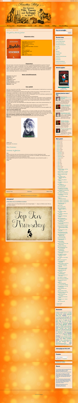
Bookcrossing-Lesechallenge (61, 242)
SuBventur (60, 333)
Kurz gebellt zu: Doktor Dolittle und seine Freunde (62, 255)
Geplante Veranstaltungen (61, 56)
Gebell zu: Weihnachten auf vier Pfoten (63, 252)
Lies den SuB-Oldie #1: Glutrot (62, 280)
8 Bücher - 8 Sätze (67, 313)
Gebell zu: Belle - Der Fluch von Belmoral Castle (63, 264)
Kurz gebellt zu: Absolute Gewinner (63, 214)
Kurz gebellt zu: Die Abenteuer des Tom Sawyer (62, 177)
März (59, 165)
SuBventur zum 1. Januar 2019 (62, 299)
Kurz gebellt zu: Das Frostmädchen (62, 273)
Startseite (29, 191)
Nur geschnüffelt (67, 330)
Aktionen (41, 26)
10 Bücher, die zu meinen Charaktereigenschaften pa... (63, 227)
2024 (58, 143)
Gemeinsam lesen (67, 322)
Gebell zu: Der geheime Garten (62, 180)
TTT (66, 333)
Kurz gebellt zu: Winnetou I (63, 192)
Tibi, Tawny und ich (10, 26)
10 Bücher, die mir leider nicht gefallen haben (62, 268)
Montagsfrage (66, 329)
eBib (35, 26)
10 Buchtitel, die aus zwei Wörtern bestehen (17, 201)
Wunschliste (58, 344)
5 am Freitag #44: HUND (63, 196)
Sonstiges (69, 332)
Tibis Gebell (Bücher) (21, 26)
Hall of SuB (60, 205)
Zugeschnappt (66, 344)
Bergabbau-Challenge (62, 245)
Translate (65, 358)
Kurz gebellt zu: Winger (62, 277)
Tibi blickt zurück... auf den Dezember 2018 (63, 292)
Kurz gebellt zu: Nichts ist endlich (63, 182)
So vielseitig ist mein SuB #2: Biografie (63, 286)
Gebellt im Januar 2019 (62, 172)
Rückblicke (60, 332)
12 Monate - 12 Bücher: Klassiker (62, 266)
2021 (58, 148)
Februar (59, 166)
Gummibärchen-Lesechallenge (61, 250)
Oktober (59, 155)
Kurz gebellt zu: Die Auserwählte (61, 221)
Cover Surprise (65, 318)
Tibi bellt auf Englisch (64, 336)
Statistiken (47, 26)
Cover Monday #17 (61, 186)
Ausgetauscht (69, 315)
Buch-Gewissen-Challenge (63, 278)
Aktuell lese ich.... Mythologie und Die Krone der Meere (66, 98)
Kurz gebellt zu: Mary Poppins (62, 212)
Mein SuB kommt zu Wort (64, 327)
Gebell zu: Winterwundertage (62, 198)
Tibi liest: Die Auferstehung (66, 128)
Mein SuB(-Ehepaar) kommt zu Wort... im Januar (62, 209)
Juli (58, 159)
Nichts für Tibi (59, 330)
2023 (58, 145)
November (60, 153)
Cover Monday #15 (61, 237)
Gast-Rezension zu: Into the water (62, 230)
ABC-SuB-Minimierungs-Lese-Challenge (63, 248)
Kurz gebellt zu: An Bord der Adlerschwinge (63, 191)
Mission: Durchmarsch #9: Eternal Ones (63, 244)
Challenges (54, 26)
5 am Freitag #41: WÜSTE (63, 284)
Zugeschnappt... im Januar (63, 171)
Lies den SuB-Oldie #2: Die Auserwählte (63, 223)
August (59, 157)
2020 (58, 149)
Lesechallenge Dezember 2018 (62, 297)
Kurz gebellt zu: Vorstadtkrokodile (62, 185)
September (60, 156)
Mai (59, 162)
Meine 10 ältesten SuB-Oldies (62, 175)
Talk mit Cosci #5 (61, 301)
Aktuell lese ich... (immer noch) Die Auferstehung (65, 113)
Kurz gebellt (63, 324)
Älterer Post (49, 191)
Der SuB (30, 26)
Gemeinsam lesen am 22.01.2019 (62, 203)
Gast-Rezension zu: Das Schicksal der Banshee (63, 232)
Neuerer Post (10, 191)
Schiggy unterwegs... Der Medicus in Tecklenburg (66, 105)
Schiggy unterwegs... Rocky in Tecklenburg (65, 121)
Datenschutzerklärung (63, 26)
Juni (59, 160)
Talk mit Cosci (58, 334)
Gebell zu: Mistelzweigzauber (62, 283)
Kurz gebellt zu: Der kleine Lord (63, 258)
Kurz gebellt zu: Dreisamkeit (63, 200)
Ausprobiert (59, 316)
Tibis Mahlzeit (14, 143)
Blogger (41, 394)
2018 (58, 303)
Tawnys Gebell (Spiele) (60, 41)
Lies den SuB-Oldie (60, 325)
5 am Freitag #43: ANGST (63, 225)
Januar (59, 167)
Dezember (60, 152)
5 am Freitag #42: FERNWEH (61, 261)
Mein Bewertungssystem (61, 44)
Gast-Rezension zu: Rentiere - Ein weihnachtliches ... (62, 235)
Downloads (58, 59)
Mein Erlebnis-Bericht (66, 326)
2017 (58, 304)
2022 (58, 146)
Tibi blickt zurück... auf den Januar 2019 (63, 169)
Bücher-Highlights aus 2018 (62, 289)
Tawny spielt (67, 334)
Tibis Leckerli (67, 338)
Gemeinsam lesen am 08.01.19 (62, 271)
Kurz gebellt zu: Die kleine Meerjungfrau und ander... (63, 188)
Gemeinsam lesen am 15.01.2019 (62, 239)
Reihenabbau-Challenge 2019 (62, 216)
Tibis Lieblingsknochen (66, 340)
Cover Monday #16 (61, 206)
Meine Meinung (59, 328)
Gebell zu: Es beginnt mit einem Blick (63, 275)
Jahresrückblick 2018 (62, 290)
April (59, 163)
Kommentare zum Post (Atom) (31, 195)
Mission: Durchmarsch (62, 259)
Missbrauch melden (60, 361)
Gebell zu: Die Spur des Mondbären (62, 295)
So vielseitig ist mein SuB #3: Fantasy (63, 194)
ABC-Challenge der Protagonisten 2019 (62, 219)
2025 (58, 142)
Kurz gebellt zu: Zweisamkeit (63, 201)
